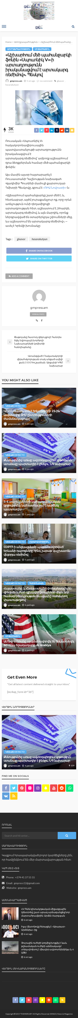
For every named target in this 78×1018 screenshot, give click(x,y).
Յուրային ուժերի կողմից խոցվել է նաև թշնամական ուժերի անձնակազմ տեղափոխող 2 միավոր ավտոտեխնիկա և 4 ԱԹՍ (47, 947)
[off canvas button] (4, 26)
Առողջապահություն (18, 49)
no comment (46, 81)
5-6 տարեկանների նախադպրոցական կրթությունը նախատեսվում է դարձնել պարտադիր (32, 505)
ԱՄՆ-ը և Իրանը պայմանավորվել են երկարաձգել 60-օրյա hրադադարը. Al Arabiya (39, 643)
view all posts (38, 314)
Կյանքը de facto (15, 406)
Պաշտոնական (36, 583)
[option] (39, 742)
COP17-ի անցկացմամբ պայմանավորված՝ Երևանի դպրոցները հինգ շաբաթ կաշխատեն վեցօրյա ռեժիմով (37, 550)
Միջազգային (42, 49)
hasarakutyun (12, 84)
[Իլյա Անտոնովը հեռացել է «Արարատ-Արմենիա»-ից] (10, 931)
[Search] (73, 26)
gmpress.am (16, 81)
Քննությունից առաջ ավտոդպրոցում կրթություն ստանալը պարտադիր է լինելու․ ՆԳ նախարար (38, 462)
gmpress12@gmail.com (27, 883)
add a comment (20, 276)
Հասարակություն (39, 542)
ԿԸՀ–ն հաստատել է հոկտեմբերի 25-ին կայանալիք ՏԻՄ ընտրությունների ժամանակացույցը (32, 414)
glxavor (60, 81)
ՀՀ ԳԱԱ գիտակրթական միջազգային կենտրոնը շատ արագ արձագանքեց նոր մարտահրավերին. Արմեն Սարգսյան (45, 912)
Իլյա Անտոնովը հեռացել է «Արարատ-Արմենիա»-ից (43, 928)
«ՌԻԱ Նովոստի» (54, 187)
